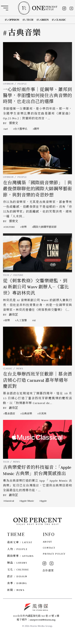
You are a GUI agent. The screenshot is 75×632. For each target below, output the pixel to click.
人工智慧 (21, 320)
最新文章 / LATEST (19, 542)
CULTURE (10, 226)
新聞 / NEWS (15, 589)
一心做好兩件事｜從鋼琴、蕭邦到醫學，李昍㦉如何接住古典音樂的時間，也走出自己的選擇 (37, 95)
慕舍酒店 (10, 413)
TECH (6, 274)
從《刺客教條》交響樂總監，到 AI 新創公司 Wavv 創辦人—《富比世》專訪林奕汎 (36, 287)
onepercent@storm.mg (42, 619)
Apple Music (27, 500)
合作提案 (48, 570)
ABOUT (47, 541)
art (6, 128)
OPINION (8, 83)
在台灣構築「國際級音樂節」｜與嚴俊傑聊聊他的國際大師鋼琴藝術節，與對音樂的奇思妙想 (37, 189)
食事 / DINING (17, 583)
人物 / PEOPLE (17, 549)
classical (9, 500)
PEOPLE (22, 83)
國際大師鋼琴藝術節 (45, 226)
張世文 (13, 123)
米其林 (42, 413)
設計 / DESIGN (17, 576)
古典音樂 (27, 413)
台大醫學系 (20, 128)
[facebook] (71, 8)
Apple (44, 500)
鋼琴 (36, 128)
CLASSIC (7, 368)
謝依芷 (13, 314)
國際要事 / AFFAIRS (20, 555)
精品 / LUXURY (17, 562)
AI (34, 320)
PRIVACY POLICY (54, 553)
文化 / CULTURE (18, 569)
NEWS (19, 368)
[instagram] (64, 8)
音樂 (24, 226)
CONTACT (49, 547)
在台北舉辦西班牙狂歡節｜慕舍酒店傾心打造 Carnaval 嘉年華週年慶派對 (37, 380)
